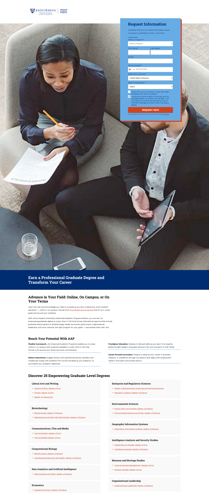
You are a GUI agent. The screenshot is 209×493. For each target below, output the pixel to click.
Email (131, 57)
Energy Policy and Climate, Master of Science (134, 409)
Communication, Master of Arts (47, 433)
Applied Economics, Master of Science (50, 490)
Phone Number (135, 65)
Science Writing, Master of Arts (47, 388)
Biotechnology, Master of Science (48, 413)
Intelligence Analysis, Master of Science (131, 449)
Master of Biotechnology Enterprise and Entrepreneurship (139, 388)
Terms (133, 105)
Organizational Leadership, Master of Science (134, 486)
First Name (133, 48)
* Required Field (133, 37)
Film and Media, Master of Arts (47, 438)
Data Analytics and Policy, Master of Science (53, 474)
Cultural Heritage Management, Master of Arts (134, 465)
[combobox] (150, 43)
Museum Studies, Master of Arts (128, 470)
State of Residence (136, 83)
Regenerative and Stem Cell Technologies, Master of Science (59, 417)
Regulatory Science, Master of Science (131, 393)
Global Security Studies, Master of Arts (131, 445)
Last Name (155, 48)
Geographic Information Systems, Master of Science (137, 429)
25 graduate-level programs (81, 310)
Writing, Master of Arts (44, 393)
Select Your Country (137, 74)
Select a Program (136, 40)
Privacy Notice (165, 114)
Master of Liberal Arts (43, 397)
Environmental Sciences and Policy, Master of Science (137, 413)
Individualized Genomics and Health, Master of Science (57, 458)
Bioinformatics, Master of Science (48, 454)
